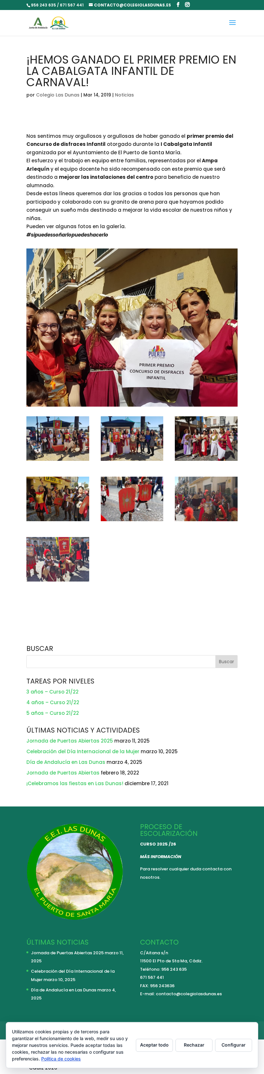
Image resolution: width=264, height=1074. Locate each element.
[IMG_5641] (57, 581)
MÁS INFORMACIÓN (160, 857)
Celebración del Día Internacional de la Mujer (82, 751)
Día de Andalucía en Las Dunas (65, 762)
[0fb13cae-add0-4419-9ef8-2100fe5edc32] (57, 460)
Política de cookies (61, 1058)
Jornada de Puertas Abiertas (62, 772)
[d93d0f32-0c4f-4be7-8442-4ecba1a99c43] (132, 521)
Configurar (234, 1045)
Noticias (124, 95)
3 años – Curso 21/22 (52, 691)
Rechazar (194, 1045)
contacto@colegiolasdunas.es (189, 994)
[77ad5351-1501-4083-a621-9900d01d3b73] (206, 460)
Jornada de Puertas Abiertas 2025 (69, 740)
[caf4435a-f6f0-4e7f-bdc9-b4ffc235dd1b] (57, 521)
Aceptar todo (154, 1045)
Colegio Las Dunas (58, 95)
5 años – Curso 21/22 (52, 713)
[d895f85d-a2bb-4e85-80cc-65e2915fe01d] (206, 521)
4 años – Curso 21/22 (52, 702)
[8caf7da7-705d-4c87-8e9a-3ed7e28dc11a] (132, 460)
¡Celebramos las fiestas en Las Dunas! (74, 783)
